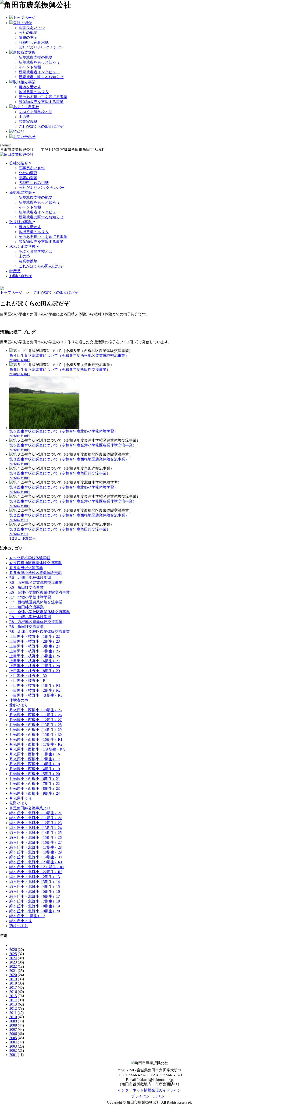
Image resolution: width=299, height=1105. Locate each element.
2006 (13, 1034)
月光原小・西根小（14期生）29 (35, 730)
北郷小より (18, 705)
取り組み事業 (21, 222)
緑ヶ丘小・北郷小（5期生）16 (34, 891)
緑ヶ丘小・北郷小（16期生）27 (35, 842)
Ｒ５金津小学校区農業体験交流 (35, 573)
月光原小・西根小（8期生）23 (34, 788)
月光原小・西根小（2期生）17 (34, 759)
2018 (13, 983)
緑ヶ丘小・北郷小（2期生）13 (34, 877)
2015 (13, 996)
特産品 (15, 271)
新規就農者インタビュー (39, 72)
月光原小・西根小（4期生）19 (34, 769)
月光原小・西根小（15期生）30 (35, 735)
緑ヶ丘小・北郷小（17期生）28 (35, 847)
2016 (13, 992)
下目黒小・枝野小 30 (28, 676)
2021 (13, 971)
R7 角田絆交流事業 (26, 607)
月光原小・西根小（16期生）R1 (35, 739)
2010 (13, 1017)
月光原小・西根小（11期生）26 (35, 715)
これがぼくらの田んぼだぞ (41, 126)
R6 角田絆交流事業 (26, 587)
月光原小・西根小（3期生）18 (34, 764)
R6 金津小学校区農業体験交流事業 (39, 592)
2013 (13, 1004)
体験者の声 (18, 700)
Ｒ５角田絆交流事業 (26, 568)
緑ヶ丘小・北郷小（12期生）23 (35, 823)
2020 (13, 975)
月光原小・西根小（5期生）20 (34, 774)
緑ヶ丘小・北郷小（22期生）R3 (35, 872)
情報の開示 (28, 37)
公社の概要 (28, 33)
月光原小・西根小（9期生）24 (34, 793)
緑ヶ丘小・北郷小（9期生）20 (34, 911)
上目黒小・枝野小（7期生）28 (34, 666)
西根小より (18, 926)
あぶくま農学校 (22, 246)
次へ (32, 538)
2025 (13, 954)
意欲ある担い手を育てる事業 (43, 97)
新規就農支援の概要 (35, 57)
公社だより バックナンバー (41, 47)
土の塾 (24, 117)
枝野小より (18, 803)
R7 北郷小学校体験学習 (30, 597)
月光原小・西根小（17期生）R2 (35, 744)
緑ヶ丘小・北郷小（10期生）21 (35, 813)
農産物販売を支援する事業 (41, 102)
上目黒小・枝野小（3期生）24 (34, 646)
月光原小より (20, 798)
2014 (13, 1000)
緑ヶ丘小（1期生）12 (27, 916)
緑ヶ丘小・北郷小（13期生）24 (35, 828)
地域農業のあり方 (34, 92)
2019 (13, 979)
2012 (13, 1008)
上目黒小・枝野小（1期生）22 (34, 636)
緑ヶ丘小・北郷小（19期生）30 (35, 857)
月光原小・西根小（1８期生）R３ (37, 749)
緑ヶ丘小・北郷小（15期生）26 (35, 837)
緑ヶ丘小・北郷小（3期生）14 (34, 882)
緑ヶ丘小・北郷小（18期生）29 (35, 852)
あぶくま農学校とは (35, 112)
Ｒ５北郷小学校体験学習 (29, 558)
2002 (13, 1050)
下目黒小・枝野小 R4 (28, 681)
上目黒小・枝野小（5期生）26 (34, 656)
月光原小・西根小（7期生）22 (34, 784)
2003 (13, 1046)
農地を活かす (30, 87)
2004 (13, 1042)
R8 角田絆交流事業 (26, 627)
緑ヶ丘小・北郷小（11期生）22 (35, 818)
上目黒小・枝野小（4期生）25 (34, 651)
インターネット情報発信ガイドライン (149, 1090)
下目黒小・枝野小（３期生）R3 (35, 695)
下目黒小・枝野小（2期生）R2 (35, 690)
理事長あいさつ (32, 28)
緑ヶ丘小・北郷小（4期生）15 (34, 887)
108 (25, 538)
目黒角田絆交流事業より (29, 808)
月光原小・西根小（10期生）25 (35, 710)
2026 (13, 950)
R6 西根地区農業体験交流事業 (35, 582)
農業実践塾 (28, 122)
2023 (13, 962)
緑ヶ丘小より (20, 921)
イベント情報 (30, 67)
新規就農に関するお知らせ (41, 77)
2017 (13, 987)
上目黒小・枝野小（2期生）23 (34, 641)
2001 (13, 1055)
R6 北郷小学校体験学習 (30, 578)
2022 (13, 966)
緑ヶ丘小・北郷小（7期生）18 (34, 901)
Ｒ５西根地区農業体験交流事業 (35, 563)
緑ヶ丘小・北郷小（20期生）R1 (35, 862)
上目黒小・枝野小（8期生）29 (34, 671)
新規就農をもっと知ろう (39, 62)
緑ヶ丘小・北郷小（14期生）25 (35, 833)
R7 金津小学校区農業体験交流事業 (39, 612)
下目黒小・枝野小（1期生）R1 (35, 685)
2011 (13, 1013)
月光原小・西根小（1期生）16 (34, 754)
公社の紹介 (19, 163)
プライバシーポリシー (149, 1096)
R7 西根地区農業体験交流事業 (35, 602)
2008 (13, 1025)
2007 (13, 1029)
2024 (13, 958)
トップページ (11, 292)
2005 (13, 1038)
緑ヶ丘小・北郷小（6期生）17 (34, 896)
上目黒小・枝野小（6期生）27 (34, 661)
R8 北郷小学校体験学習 (30, 617)
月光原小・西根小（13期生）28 (35, 725)
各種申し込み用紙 (34, 42)
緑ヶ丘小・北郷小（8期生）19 (34, 906)
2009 (13, 1021)
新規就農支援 (21, 193)
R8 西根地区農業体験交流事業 (35, 622)
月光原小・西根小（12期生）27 (35, 720)
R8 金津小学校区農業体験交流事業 (39, 632)
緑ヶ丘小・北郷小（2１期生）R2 (36, 867)
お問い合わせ (20, 276)
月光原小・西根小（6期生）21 (34, 779)
